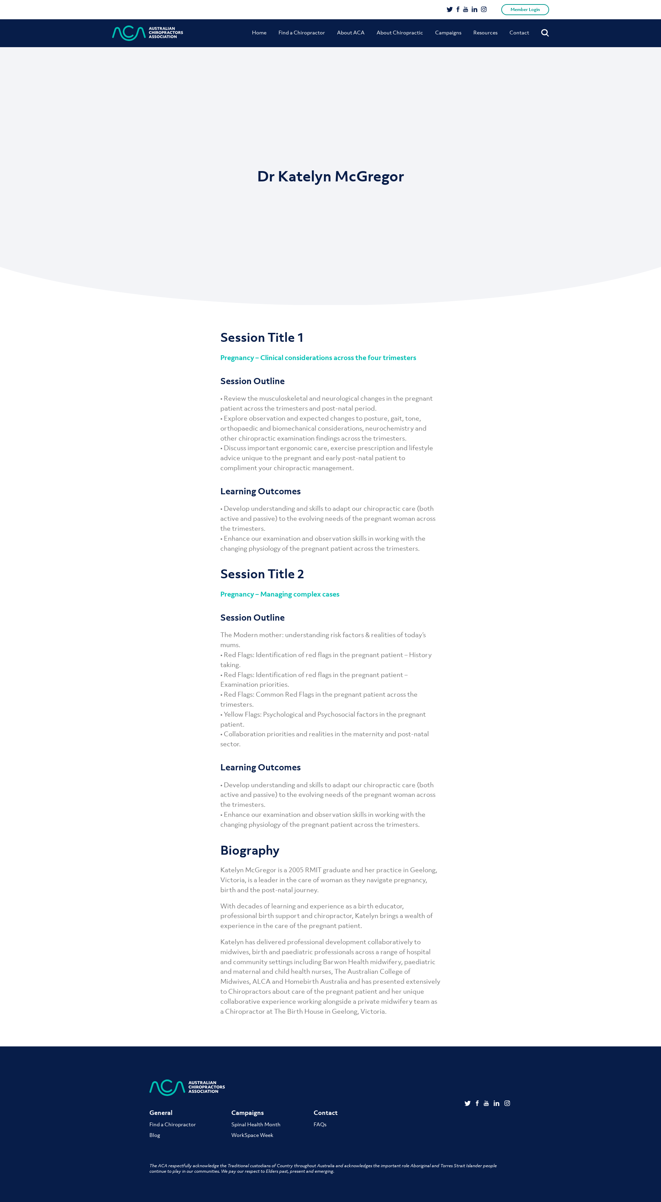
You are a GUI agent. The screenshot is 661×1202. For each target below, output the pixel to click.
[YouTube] (465, 10)
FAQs (320, 1124)
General (160, 1113)
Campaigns (448, 32)
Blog (154, 1134)
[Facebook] (458, 10)
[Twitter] (450, 10)
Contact (519, 32)
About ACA (351, 32)
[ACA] (147, 33)
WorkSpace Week (252, 1134)
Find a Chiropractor (302, 32)
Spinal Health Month (256, 1124)
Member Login (525, 9)
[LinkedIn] (475, 10)
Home (259, 32)
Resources (485, 32)
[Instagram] (484, 10)
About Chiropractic (400, 32)
